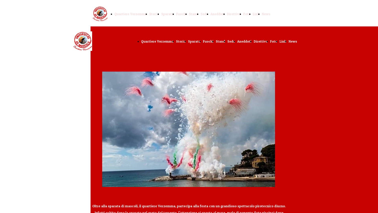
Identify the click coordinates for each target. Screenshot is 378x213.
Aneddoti (217, 14)
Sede (204, 14)
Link (256, 14)
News (266, 14)
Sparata (167, 14)
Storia (154, 14)
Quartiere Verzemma (130, 14)
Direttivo (234, 14)
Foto (246, 14)
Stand (193, 14)
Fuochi (181, 14)
